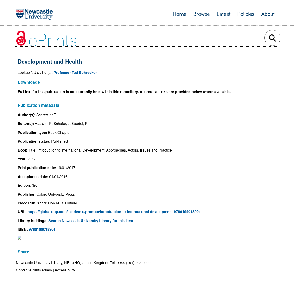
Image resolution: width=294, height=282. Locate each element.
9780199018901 (42, 229)
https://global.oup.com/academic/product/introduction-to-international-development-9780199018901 (114, 211)
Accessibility (65, 270)
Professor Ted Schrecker (75, 72)
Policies (245, 14)
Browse (201, 14)
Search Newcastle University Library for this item (90, 220)
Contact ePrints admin (34, 270)
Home (180, 14)
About (268, 14)
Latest (224, 14)
